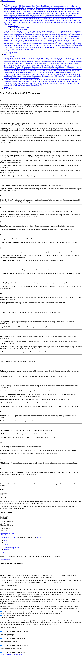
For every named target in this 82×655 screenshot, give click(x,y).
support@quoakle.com (7, 534)
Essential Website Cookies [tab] (8, 586)
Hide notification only (16, 654)
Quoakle (39, 537)
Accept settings (5, 654)
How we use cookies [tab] (6, 572)
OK (1, 560)
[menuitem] (43, 4)
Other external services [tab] (7, 617)
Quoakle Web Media (8, 537)
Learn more (6, 560)
